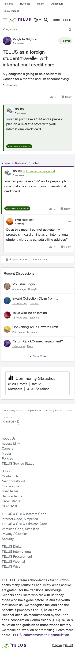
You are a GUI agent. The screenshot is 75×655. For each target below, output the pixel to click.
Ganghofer (19, 39)
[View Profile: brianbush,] (7, 329)
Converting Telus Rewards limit (35, 327)
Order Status (11, 501)
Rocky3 (32, 289)
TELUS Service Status (18, 463)
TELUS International (16, 551)
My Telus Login (23, 284)
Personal (8, 3)
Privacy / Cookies (15, 534)
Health (40, 3)
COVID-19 (9, 506)
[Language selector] (37, 19)
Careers (7, 448)
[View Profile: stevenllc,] (7, 315)
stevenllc (34, 317)
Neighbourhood (13, 481)
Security (8, 539)
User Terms (10, 491)
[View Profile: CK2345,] (7, 300)
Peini (30, 346)
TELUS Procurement (17, 556)
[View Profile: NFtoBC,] (9, 111)
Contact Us (10, 476)
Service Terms (12, 496)
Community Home (12, 410)
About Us (9, 438)
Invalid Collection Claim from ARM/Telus (33, 298)
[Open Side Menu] (5, 19)
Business (25, 3)
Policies (7, 458)
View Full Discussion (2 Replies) (22, 162)
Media (6, 453)
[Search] (46, 20)
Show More (12, 84)
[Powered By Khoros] (37, 421)
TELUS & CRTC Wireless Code (24, 524)
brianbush (32, 331)
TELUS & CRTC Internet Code (24, 514)
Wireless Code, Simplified (20, 529)
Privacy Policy (54, 410)
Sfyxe (18, 219)
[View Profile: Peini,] (7, 343)
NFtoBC (19, 109)
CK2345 (34, 303)
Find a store (10, 486)
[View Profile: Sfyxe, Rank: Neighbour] (9, 221)
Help (69, 410)
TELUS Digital (12, 546)
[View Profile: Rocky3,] (7, 286)
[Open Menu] (70, 29)
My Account (11, 29)
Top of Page (34, 410)
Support (8, 471)
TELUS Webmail (13, 561)
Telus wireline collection (29, 313)
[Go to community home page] (20, 20)
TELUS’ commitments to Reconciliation (40, 635)
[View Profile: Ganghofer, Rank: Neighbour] (7, 41)
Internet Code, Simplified (20, 519)
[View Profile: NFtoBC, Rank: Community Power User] (7, 173)
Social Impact (11, 10)
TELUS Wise (11, 566)
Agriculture (57, 3)
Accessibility (11, 443)
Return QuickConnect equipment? (37, 341)
